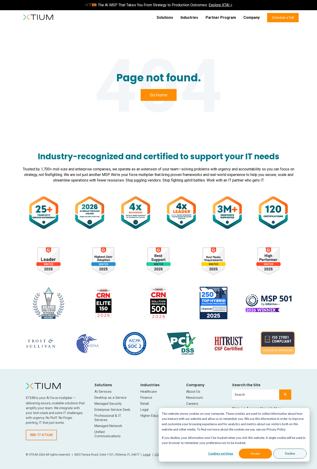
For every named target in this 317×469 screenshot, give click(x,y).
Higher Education (153, 416)
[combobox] (255, 394)
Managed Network (108, 426)
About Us (193, 391)
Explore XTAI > (220, 5)
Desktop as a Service (110, 398)
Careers (192, 404)
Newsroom (194, 398)
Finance (146, 398)
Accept (255, 453)
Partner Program (221, 17)
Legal (144, 410)
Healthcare (148, 391)
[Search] (285, 394)
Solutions (165, 17)
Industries (189, 17)
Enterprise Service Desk (112, 410)
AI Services (103, 391)
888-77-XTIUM (41, 435)
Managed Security (108, 404)
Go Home (158, 95)
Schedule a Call (283, 17)
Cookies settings (220, 453)
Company (251, 17)
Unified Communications (107, 434)
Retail (144, 404)
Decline (290, 453)
